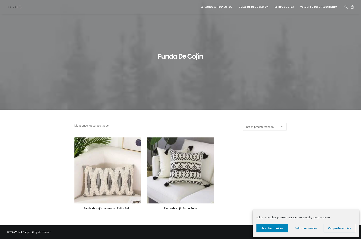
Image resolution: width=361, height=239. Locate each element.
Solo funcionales (306, 228)
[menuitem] (216, 7)
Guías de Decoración (253, 6)
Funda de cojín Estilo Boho (180, 208)
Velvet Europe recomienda (319, 6)
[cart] (351, 7)
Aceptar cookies (272, 228)
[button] (346, 7)
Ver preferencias (339, 228)
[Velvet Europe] (15, 7)
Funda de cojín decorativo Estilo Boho (107, 208)
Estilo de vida (284, 6)
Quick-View (136, 141)
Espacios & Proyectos (216, 6)
